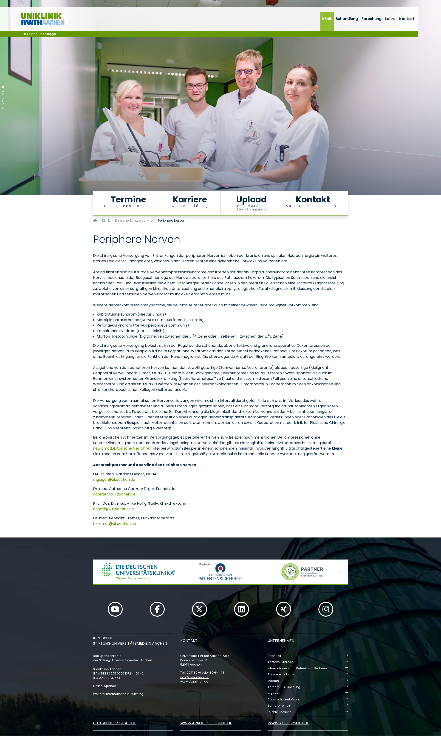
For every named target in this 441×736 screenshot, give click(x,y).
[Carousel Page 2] (3, 91)
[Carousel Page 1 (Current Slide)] (3, 87)
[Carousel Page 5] (3, 101)
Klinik (327, 18)
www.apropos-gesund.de (206, 723)
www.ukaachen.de (194, 681)
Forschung (372, 18)
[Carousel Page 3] (3, 94)
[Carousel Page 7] (3, 108)
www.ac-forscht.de (288, 723)
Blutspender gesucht (114, 723)
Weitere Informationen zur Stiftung (118, 694)
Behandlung (347, 18)
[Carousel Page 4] (3, 98)
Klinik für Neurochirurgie (38, 34)
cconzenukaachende (114, 494)
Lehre (390, 18)
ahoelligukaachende (113, 509)
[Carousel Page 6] (3, 105)
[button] (100, 572)
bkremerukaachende (114, 523)
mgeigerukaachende (114, 479)
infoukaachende (194, 677)
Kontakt (406, 18)
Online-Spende (104, 686)
